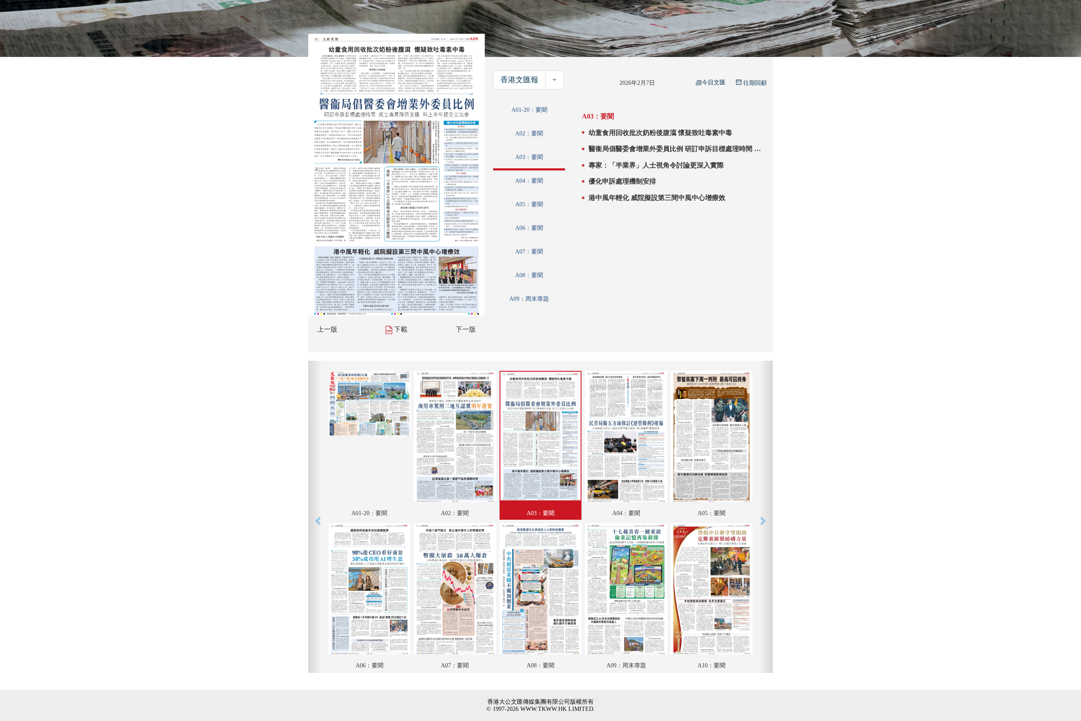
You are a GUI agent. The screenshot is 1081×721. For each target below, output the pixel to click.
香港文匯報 (519, 80)
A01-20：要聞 (529, 110)
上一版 (327, 329)
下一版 (466, 329)
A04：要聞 (529, 181)
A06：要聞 (529, 228)
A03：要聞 (529, 157)
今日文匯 (713, 82)
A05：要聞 (529, 204)
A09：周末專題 (529, 299)
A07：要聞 (529, 251)
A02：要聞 (529, 133)
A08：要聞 (529, 275)
